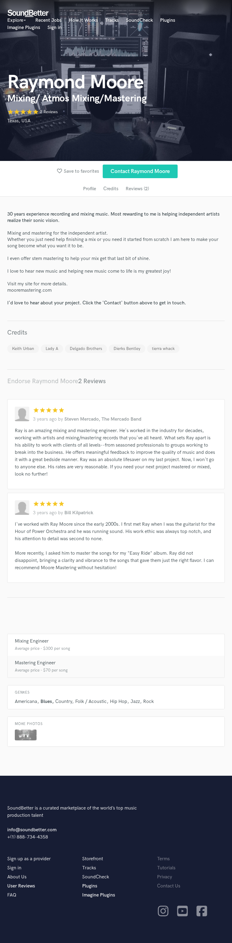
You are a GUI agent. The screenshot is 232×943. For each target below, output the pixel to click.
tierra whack (163, 348)
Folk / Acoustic (91, 701)
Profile (89, 189)
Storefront (92, 859)
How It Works (83, 20)
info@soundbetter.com (31, 830)
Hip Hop (118, 701)
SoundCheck (139, 20)
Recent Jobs (48, 20)
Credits (110, 189)
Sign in (54, 27)
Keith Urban (23, 348)
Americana (26, 701)
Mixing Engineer (32, 641)
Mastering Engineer (35, 663)
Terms (163, 859)
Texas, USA (19, 121)
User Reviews (21, 886)
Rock (148, 701)
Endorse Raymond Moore (42, 381)
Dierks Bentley (127, 348)
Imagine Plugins (23, 27)
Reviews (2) (137, 189)
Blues (46, 701)
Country (63, 701)
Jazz (135, 701)
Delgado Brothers (86, 348)
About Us (17, 877)
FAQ (11, 895)
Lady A (52, 348)
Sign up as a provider (29, 859)
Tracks (112, 20)
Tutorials (166, 868)
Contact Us (168, 886)
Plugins (167, 20)
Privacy (164, 877)
